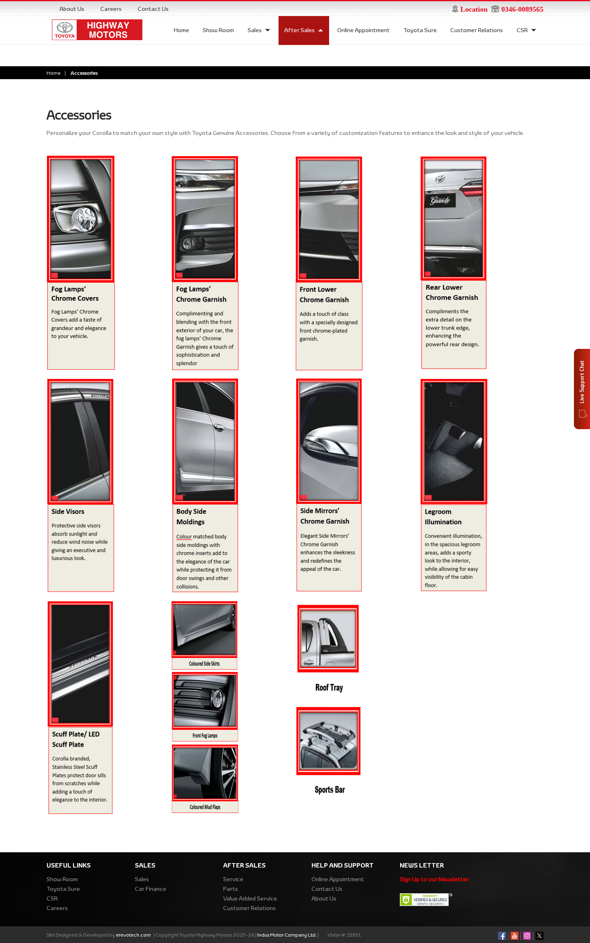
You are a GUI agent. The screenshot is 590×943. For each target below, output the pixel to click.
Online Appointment (363, 30)
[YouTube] (515, 935)
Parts (230, 888)
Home (181, 30)
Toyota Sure (420, 30)
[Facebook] (502, 935)
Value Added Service (250, 898)
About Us (71, 8)
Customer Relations (476, 30)
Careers (111, 8)
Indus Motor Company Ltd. (287, 934)
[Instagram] (527, 935)
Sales (255, 30)
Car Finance (150, 888)
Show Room (218, 30)
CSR (522, 30)
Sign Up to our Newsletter (434, 879)
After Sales (299, 30)
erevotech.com (133, 934)
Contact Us (153, 8)
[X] (539, 935)
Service (233, 879)
